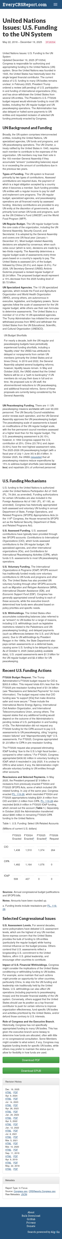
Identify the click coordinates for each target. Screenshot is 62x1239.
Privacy (31, 1222)
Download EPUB (31, 1070)
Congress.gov (20, 1191)
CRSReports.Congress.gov (42, 1191)
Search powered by (39, 1232)
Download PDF (31, 1060)
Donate (31, 1226)
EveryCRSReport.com (25, 4)
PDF (15, 1092)
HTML (8, 1092)
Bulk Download (31, 1215)
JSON (24, 1194)
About (31, 1212)
